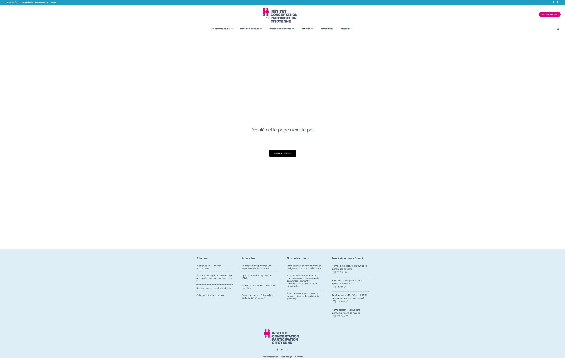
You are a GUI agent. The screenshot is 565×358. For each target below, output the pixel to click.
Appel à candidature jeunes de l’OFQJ (256, 277)
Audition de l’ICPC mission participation (208, 267)
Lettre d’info (11, 2)
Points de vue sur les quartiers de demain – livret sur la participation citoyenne (303, 296)
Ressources (346, 28)
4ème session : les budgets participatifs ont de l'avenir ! (346, 311)
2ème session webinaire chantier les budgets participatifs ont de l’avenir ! (304, 267)
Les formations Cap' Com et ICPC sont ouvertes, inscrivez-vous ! (349, 297)
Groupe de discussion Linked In (34, 2)
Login (53, 2)
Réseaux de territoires (280, 28)
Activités (305, 28)
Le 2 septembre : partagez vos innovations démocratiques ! (256, 267)
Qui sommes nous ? (220, 28)
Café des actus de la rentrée (210, 295)
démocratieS (327, 28)
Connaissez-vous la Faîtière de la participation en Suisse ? (257, 296)
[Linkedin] (558, 2)
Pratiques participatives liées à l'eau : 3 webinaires (348, 282)
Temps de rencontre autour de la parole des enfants (349, 267)
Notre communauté (249, 28)
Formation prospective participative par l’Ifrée (259, 286)
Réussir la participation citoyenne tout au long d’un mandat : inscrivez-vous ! (214, 278)
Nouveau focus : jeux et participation (214, 288)
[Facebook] (553, 2)
